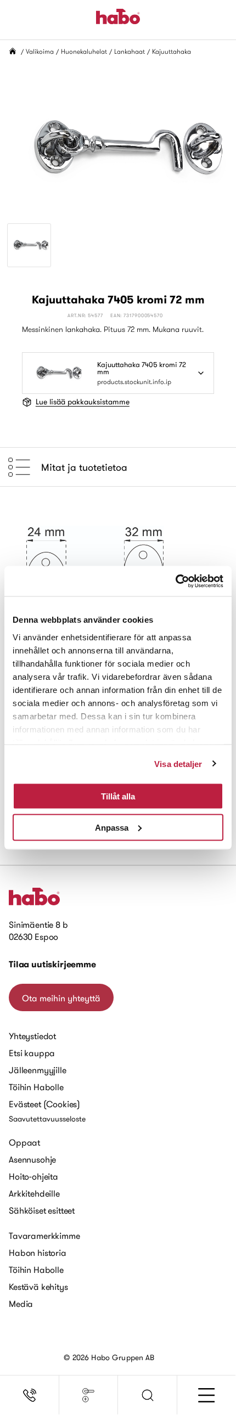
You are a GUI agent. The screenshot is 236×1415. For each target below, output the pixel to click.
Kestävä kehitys (38, 1286)
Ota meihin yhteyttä (61, 998)
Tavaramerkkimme (44, 1235)
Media (21, 1303)
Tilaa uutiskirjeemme (52, 964)
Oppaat (24, 1142)
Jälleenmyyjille (37, 1069)
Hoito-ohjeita (33, 1176)
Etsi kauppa (32, 1052)
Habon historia (37, 1252)
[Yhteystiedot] (29, 1395)
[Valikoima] (89, 1395)
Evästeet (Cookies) (44, 1103)
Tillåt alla (118, 796)
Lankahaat (129, 51)
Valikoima (40, 51)
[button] (147, 1395)
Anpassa (111, 827)
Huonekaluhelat (84, 51)
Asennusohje (32, 1159)
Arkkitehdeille (34, 1193)
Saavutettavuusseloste (47, 1119)
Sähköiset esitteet (42, 1210)
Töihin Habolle (36, 1086)
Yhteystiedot (32, 1035)
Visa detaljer (178, 763)
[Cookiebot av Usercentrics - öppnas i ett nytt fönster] (175, 581)
